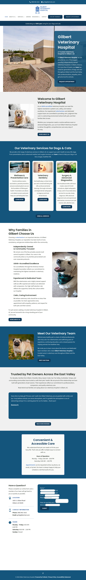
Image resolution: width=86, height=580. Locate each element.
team (77, 67)
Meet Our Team (44, 360)
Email (42, 495)
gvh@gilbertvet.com (49, 2)
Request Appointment (72, 16)
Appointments (30, 465)
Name (42, 488)
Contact (44, 16)
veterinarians (60, 111)
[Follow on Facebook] (43, 573)
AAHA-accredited (46, 106)
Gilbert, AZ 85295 (18, 503)
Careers (28, 16)
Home (6, 16)
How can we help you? (47, 502)
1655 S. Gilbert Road (19, 501)
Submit (44, 508)
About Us (12, 16)
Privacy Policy (52, 577)
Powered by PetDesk (41, 577)
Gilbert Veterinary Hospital (68, 57)
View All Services (43, 216)
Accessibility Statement (64, 577)
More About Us (44, 134)
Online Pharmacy (55, 16)
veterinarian (20, 237)
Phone (42, 498)
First (56, 490)
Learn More (19, 200)
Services (20, 16)
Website (42, 505)
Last (56, 493)
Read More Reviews (43, 424)
